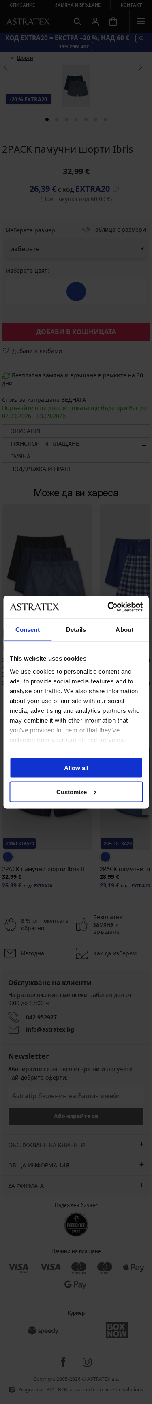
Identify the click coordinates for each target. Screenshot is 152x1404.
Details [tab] (76, 629)
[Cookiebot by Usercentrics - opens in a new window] (108, 607)
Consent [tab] (27, 629)
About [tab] (124, 629)
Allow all (76, 767)
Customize (71, 791)
